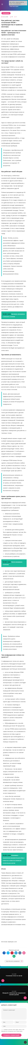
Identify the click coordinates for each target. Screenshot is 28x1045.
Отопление (6, 13)
